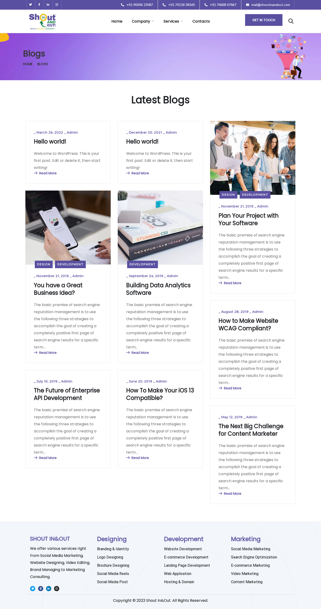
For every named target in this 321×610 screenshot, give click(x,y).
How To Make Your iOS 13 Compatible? (160, 394)
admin (72, 132)
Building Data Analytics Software (158, 289)
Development (255, 194)
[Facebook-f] (39, 5)
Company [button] (141, 21)
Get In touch (263, 20)
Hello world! (50, 141)
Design (228, 194)
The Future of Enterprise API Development (67, 394)
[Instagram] (57, 5)
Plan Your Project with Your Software (249, 219)
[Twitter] (30, 5)
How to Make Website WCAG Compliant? (248, 324)
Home (116, 21)
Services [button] (171, 21)
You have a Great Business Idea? (58, 289)
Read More (48, 173)
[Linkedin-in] (48, 5)
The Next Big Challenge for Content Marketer (251, 430)
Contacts (201, 21)
